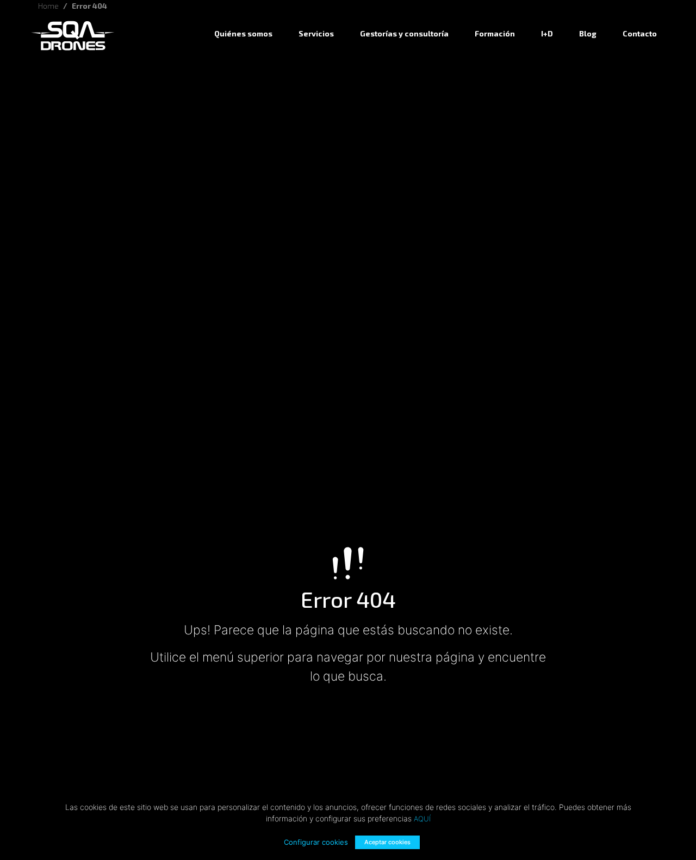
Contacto (640, 33)
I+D (547, 33)
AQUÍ (422, 818)
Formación (495, 33)
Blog (587, 33)
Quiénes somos (243, 33)
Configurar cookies (316, 842)
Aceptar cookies (387, 842)
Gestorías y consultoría (404, 33)
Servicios (316, 33)
